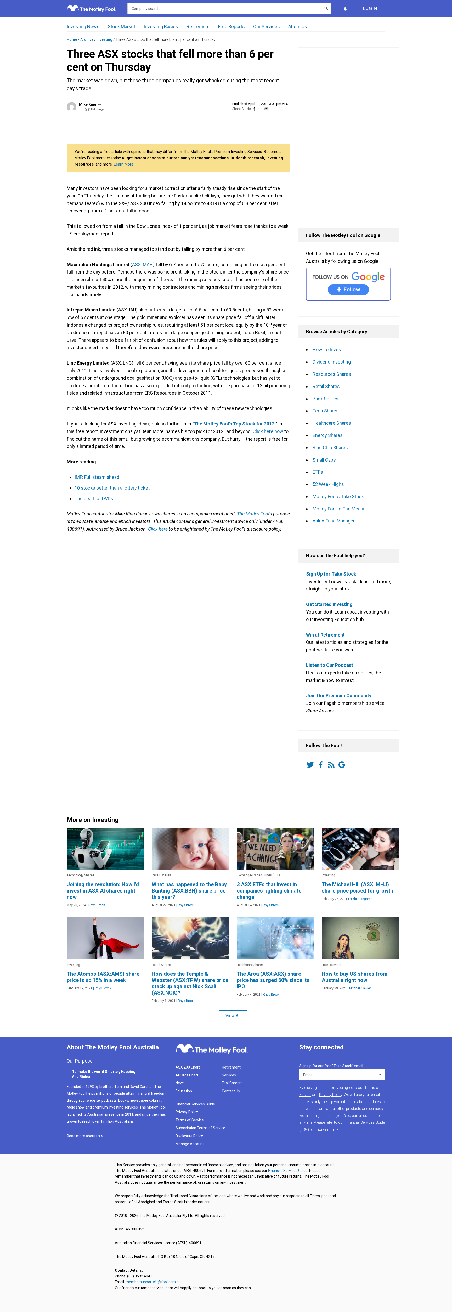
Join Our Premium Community (338, 695)
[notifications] (345, 8)
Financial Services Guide (195, 1104)
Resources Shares (332, 374)
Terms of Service (190, 1120)
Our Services (266, 26)
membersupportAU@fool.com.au (153, 1282)
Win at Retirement (325, 635)
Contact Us (231, 1091)
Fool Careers (232, 1083)
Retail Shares (326, 386)
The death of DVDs (94, 498)
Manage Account (190, 1144)
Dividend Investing (332, 362)
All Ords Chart (187, 1075)
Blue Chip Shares (330, 447)
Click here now (268, 431)
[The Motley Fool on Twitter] (311, 764)
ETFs (318, 472)
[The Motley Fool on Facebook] (322, 764)
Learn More (123, 164)
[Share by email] (266, 108)
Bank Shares (325, 398)
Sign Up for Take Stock (331, 574)
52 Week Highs (328, 484)
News (180, 1083)
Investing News (83, 26)
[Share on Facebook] (254, 108)
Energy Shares (328, 435)
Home (72, 39)
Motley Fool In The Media (338, 509)
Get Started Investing (329, 604)
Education (184, 1091)
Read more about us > (85, 1136)
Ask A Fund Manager (334, 521)
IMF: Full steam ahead (97, 477)
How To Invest (328, 349)
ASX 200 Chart (188, 1067)
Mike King (87, 104)
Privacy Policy (187, 1112)
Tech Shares (326, 410)
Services (229, 1075)
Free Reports (231, 26)
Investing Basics (161, 26)
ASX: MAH (142, 264)
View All (232, 1015)
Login (370, 8)
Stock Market (121, 26)
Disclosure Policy (189, 1136)
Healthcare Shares (332, 423)
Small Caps (324, 460)
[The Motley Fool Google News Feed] (342, 764)
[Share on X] (260, 108)
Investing (104, 39)
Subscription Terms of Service (200, 1128)
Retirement (198, 26)
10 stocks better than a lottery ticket (112, 488)
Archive (86, 39)
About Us (297, 26)
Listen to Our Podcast (329, 665)
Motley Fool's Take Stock (338, 496)
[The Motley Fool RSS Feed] (332, 764)
